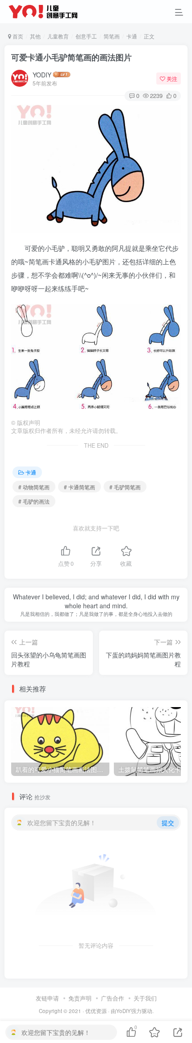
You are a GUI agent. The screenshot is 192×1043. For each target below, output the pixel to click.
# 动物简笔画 (34, 487)
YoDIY (123, 1010)
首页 (17, 36)
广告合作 (112, 998)
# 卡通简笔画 (79, 487)
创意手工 (86, 36)
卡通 (131, 36)
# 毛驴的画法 (34, 501)
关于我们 (145, 998)
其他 (35, 36)
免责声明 (80, 998)
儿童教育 (58, 36)
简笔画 (112, 36)
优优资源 (96, 1010)
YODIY (42, 74)
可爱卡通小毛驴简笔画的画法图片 (71, 57)
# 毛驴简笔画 (125, 487)
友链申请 (47, 998)
